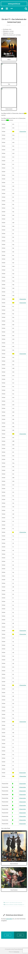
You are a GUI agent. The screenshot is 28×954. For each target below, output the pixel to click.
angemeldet (9, 918)
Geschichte (16, 904)
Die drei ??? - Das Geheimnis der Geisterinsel (13, 902)
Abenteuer (7, 904)
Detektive (11, 904)
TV (23, 904)
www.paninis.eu (14, 4)
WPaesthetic (16, 951)
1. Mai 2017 (8, 25)
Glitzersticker (22, 131)
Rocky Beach (20, 904)
